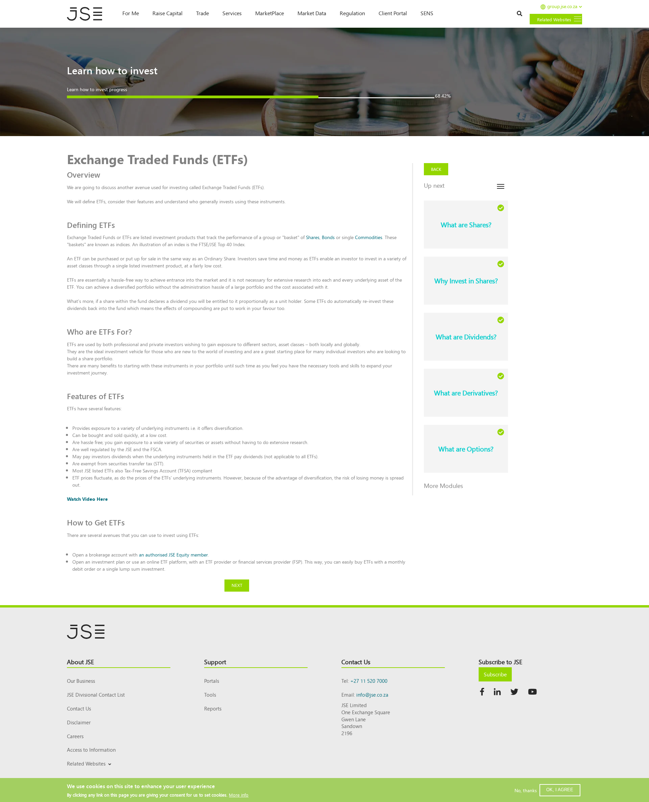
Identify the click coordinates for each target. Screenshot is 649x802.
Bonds (328, 237)
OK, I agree (559, 789)
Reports (212, 708)
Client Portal (393, 13)
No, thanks (525, 790)
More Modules (443, 485)
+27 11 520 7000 (368, 680)
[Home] (88, 14)
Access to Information (91, 749)
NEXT (237, 585)
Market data (311, 13)
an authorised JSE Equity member (173, 554)
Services (232, 13)
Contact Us (79, 708)
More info (238, 794)
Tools (210, 694)
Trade (202, 13)
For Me (130, 13)
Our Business (81, 680)
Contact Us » (628, 6)
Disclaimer (79, 722)
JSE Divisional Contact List (96, 694)
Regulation (352, 13)
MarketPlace (269, 13)
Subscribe (495, 674)
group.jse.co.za (562, 6)
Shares (312, 237)
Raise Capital (167, 13)
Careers (75, 736)
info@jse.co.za (372, 694)
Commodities (368, 237)
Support (215, 661)
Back (436, 169)
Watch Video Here (87, 499)
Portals (211, 680)
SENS (426, 13)
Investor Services (83, 771)
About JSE (80, 661)
